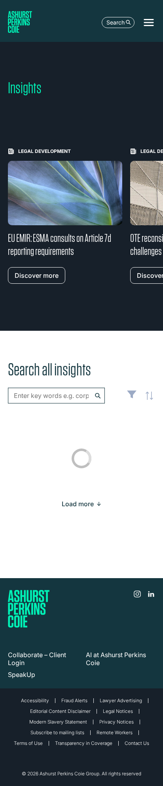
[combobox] (56, 395)
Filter (131, 397)
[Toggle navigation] (148, 22)
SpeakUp (21, 675)
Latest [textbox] (147, 399)
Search (115, 22)
